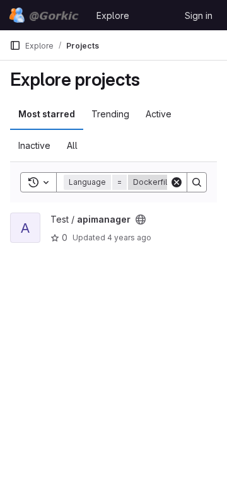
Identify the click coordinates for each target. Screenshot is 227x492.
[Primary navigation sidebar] (15, 45)
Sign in (198, 15)
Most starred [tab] (46, 113)
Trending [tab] (110, 113)
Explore (112, 15)
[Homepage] (46, 15)
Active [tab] (159, 113)
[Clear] (176, 182)
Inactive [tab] (34, 145)
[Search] (197, 182)
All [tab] (72, 145)
